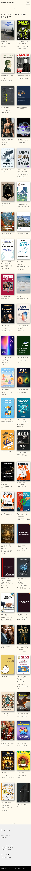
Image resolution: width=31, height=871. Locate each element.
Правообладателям (6, 857)
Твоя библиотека (7, 3)
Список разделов (13, 8)
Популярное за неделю (7, 847)
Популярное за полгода (7, 845)
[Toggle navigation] (28, 3)
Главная (4, 8)
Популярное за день (6, 849)
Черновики (4, 837)
